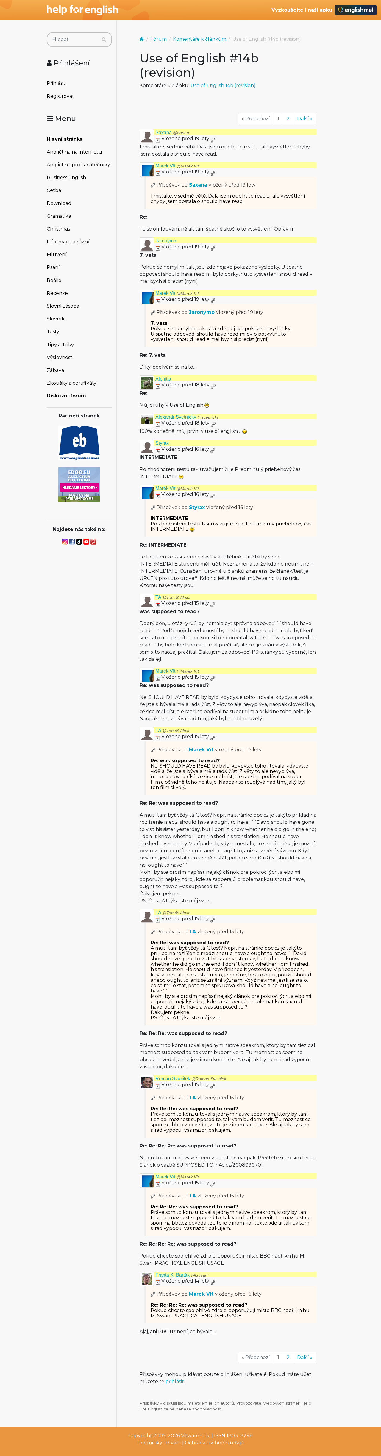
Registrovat (60, 96)
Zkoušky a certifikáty (71, 383)
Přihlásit (56, 83)
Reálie (54, 280)
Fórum (158, 39)
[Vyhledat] (104, 39)
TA (172, 597)
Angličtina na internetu (74, 152)
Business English (66, 177)
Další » (305, 118)
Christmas (58, 229)
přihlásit (174, 1381)
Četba (54, 190)
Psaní (53, 267)
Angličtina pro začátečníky (78, 164)
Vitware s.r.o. (195, 1435)
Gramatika (59, 216)
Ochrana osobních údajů (214, 1443)
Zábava (55, 370)
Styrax (162, 443)
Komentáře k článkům (199, 39)
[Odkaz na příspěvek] (153, 185)
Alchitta (163, 378)
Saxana (172, 132)
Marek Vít (177, 165)
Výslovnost (59, 357)
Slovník (56, 319)
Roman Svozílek (190, 1078)
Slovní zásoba (63, 306)
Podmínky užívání (159, 1443)
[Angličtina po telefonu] (79, 484)
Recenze (57, 293)
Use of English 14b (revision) (223, 85)
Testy (53, 331)
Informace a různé (69, 242)
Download (59, 203)
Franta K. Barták (181, 1274)
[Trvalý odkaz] (212, 138)
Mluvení (57, 254)
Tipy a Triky (60, 344)
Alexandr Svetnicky (187, 416)
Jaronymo (165, 240)
